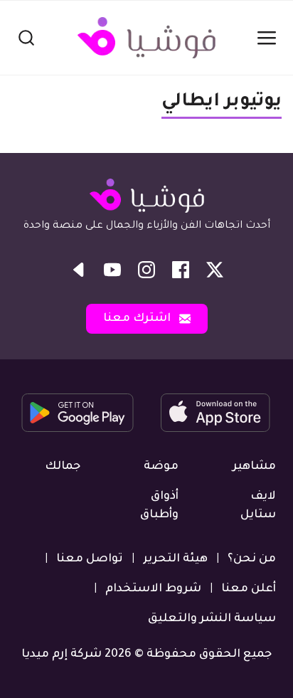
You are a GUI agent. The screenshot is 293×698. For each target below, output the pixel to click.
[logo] (146, 37)
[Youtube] (112, 269)
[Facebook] (180, 269)
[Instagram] (146, 269)
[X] (214, 269)
